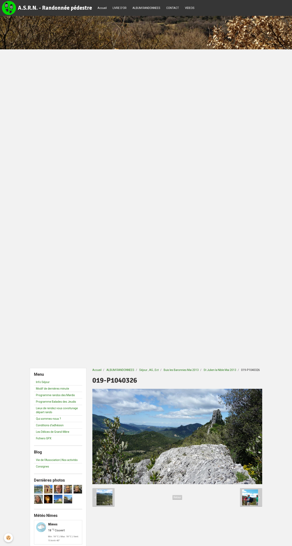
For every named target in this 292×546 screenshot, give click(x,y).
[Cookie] (8, 537)
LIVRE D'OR (120, 8)
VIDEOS (189, 8)
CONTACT (172, 8)
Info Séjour (43, 382)
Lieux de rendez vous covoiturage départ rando (57, 410)
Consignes (42, 466)
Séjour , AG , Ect (149, 370)
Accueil (102, 8)
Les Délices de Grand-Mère (52, 431)
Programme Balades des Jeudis (56, 401)
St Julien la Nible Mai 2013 (220, 370)
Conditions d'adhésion (50, 425)
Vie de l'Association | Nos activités (57, 460)
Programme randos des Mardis (55, 395)
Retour (177, 497)
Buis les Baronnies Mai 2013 (181, 370)
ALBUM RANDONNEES (146, 8)
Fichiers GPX (43, 438)
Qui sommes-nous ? (48, 418)
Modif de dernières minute (52, 388)
